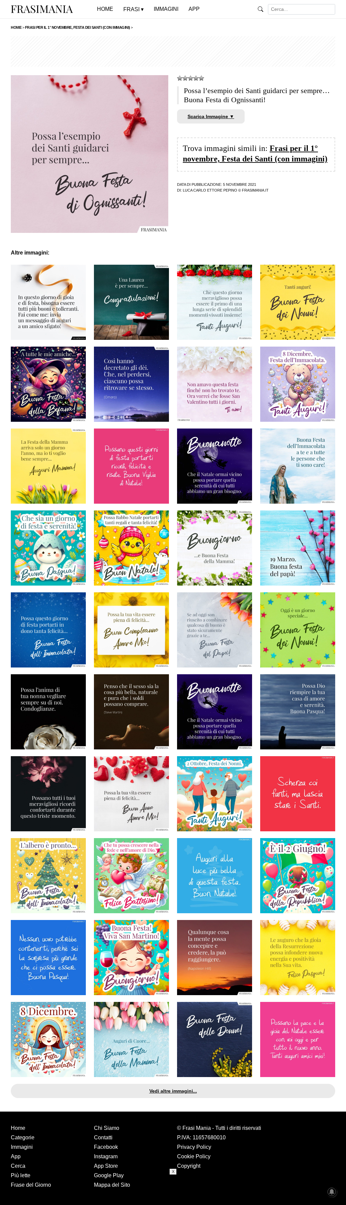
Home (18, 1128)
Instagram (106, 1156)
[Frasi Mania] (42, 9)
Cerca (18, 1166)
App (16, 1156)
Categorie (22, 1137)
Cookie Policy (194, 1156)
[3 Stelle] (190, 78)
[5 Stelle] (201, 78)
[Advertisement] (173, 51)
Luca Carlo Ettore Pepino (210, 190)
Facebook (106, 1147)
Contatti (103, 1137)
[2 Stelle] (185, 78)
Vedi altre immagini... (173, 1091)
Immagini (22, 1147)
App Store (106, 1166)
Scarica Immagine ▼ (211, 116)
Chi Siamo (106, 1128)
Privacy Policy (194, 1147)
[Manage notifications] (331, 1191)
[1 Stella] (179, 78)
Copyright (188, 1166)
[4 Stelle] (196, 78)
